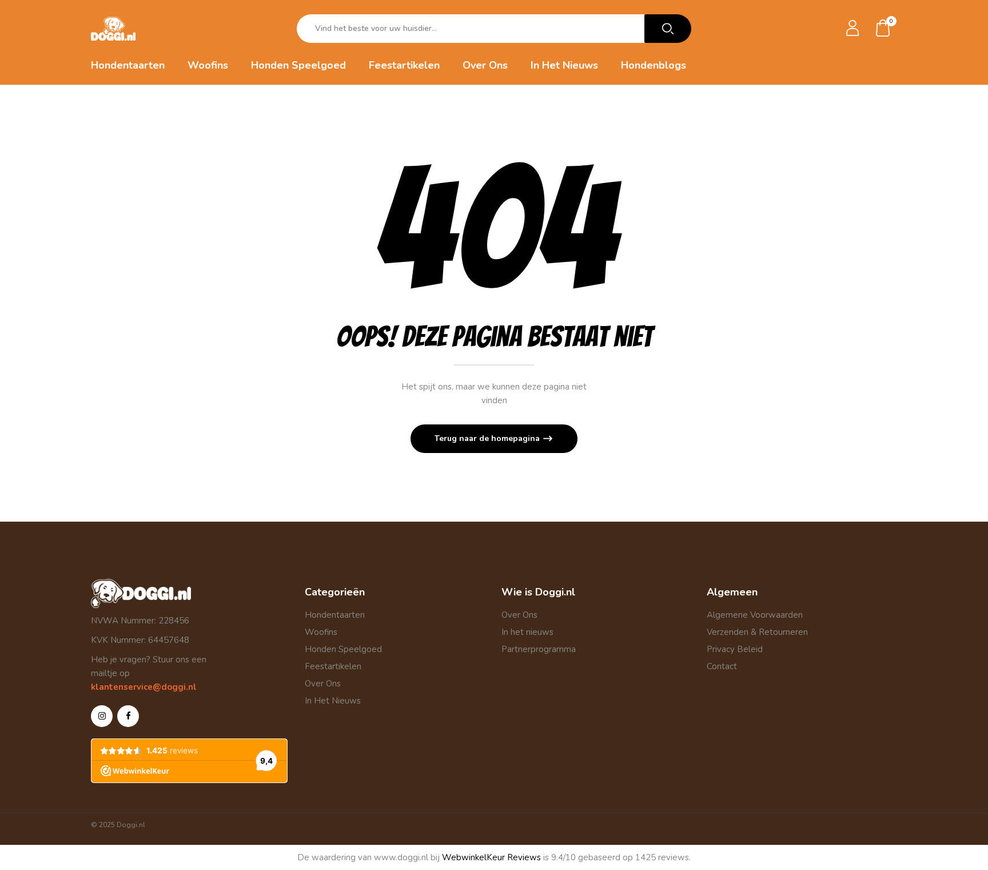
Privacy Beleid (735, 649)
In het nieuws (527, 632)
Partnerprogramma (538, 649)
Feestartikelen (333, 666)
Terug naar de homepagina (488, 438)
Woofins (321, 632)
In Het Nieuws (333, 700)
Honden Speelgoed (343, 649)
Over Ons (323, 683)
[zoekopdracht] (667, 28)
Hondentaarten (335, 615)
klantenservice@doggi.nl (144, 687)
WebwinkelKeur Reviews (491, 857)
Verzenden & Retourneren (757, 632)
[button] (883, 29)
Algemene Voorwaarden (755, 615)
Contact (722, 666)
